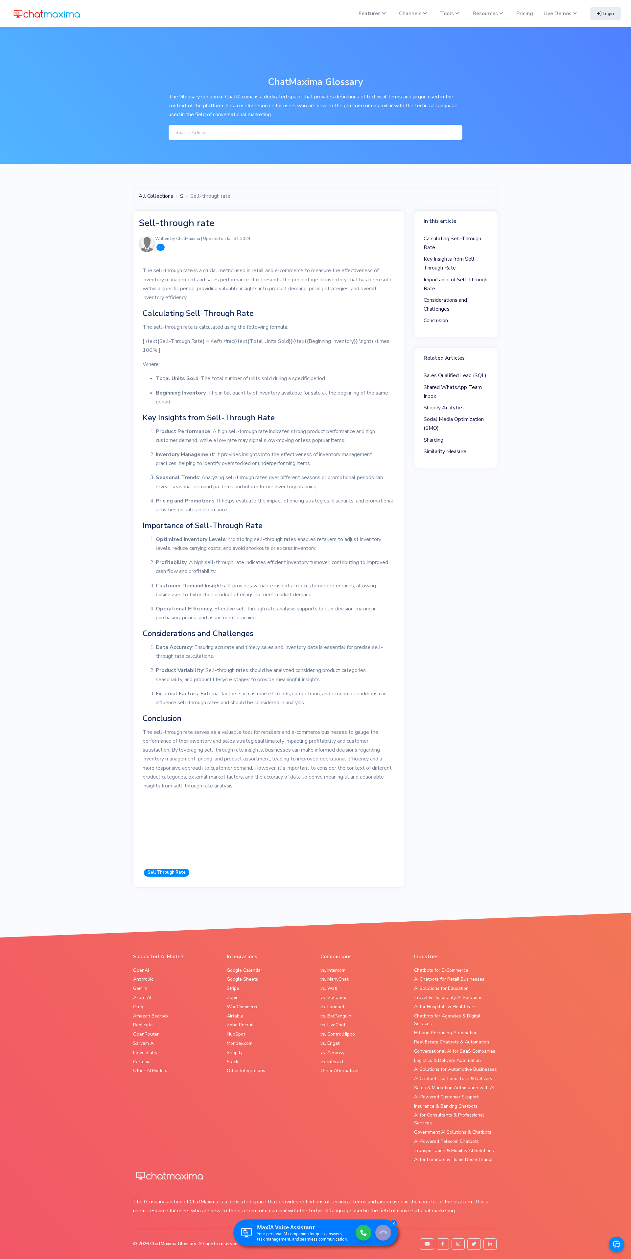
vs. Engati (330, 1043)
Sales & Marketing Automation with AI (454, 1088)
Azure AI (142, 997)
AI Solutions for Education (441, 988)
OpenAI (141, 970)
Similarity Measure (445, 451)
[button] (616, 1244)
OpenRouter (146, 1034)
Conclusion (436, 320)
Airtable (235, 1016)
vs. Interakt (331, 1062)
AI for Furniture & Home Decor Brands (454, 1159)
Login (607, 14)
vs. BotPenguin (335, 1016)
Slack (232, 1062)
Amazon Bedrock (151, 1016)
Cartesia (142, 1062)
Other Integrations (246, 1070)
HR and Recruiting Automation (446, 1033)
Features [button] (370, 13)
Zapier (233, 997)
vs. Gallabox (333, 997)
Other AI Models (150, 1070)
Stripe (233, 988)
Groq (138, 1007)
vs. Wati (328, 988)
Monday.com (239, 1043)
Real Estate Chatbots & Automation (451, 1042)
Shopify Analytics (444, 407)
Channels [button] (411, 13)
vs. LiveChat (332, 1025)
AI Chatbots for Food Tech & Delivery (453, 1078)
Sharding (433, 440)
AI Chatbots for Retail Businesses (449, 979)
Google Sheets (242, 979)
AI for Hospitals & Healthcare (445, 1007)
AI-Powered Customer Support (446, 1097)
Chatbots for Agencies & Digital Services (447, 1020)
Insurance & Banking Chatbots (446, 1106)
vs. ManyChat (334, 979)
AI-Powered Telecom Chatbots (446, 1141)
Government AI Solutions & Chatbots (452, 1132)
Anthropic (143, 979)
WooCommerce (243, 1007)
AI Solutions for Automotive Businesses (455, 1069)
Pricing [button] (524, 13)
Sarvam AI (143, 1043)
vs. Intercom (332, 970)
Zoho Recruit (240, 1025)
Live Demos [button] (558, 13)
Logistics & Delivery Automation (447, 1060)
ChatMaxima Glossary (173, 1244)
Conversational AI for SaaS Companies (454, 1051)
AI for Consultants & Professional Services (449, 1119)
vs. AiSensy (332, 1052)
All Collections (156, 196)
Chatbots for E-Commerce (441, 970)
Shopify (235, 1052)
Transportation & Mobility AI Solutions (454, 1150)
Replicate (143, 1025)
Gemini (140, 988)
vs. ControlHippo (337, 1034)
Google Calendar (244, 970)
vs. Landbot (332, 1007)
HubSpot (236, 1034)
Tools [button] (447, 13)
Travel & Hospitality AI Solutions (448, 997)
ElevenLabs (145, 1052)
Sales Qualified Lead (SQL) (455, 375)
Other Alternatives (340, 1070)
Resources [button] (486, 13)
